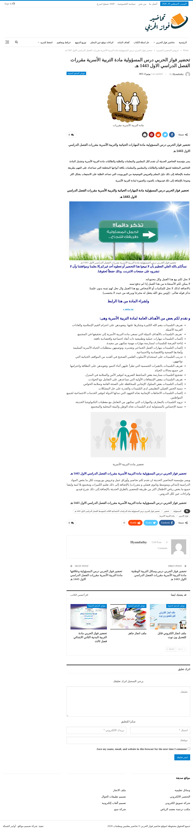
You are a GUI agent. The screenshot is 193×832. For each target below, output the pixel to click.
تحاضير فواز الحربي (165, 42)
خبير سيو (56, 790)
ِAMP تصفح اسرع (106, 3)
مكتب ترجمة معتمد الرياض (175, 809)
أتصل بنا (153, 3)
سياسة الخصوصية (126, 3)
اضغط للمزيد (46, 42)
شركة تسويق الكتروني (177, 803)
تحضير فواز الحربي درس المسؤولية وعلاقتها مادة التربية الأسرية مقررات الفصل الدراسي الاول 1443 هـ (96, 575)
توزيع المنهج (80, 42)
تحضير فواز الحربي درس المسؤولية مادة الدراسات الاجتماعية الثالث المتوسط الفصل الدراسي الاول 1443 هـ (117, 511)
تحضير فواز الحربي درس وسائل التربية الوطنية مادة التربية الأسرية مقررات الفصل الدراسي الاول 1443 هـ (158, 575)
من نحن (142, 3)
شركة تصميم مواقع (27, 826)
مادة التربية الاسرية (167, 516)
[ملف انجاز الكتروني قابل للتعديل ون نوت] (168, 616)
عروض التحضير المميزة (76, 73)
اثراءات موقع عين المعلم (101, 42)
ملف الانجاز (119, 790)
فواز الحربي (183, 516)
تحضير (166, 511)
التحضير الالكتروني (180, 796)
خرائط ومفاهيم (64, 42)
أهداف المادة (123, 42)
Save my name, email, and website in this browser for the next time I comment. (141, 749)
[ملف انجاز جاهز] (128, 616)
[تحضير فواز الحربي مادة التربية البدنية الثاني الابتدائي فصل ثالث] (88, 616)
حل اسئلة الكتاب (141, 42)
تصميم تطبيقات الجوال (113, 796)
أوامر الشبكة (9, 826)
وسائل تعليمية (182, 790)
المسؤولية (177, 511)
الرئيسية (183, 42)
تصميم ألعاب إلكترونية (114, 803)
